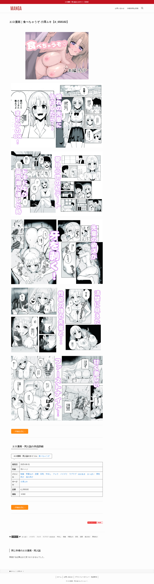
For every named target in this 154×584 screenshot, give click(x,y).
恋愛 (37, 474)
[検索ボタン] (142, 8)
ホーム (59, 577)
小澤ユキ (24, 482)
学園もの (29, 474)
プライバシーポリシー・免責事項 (86, 577)
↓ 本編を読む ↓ (19, 431)
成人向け (29, 477)
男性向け (95, 537)
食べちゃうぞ (44, 456)
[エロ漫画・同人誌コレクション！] (16, 8)
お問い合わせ (68, 577)
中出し (48, 474)
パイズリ (63, 474)
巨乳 (42, 474)
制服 (22, 474)
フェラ (55, 474)
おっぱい (90, 474)
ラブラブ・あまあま (77, 474)
